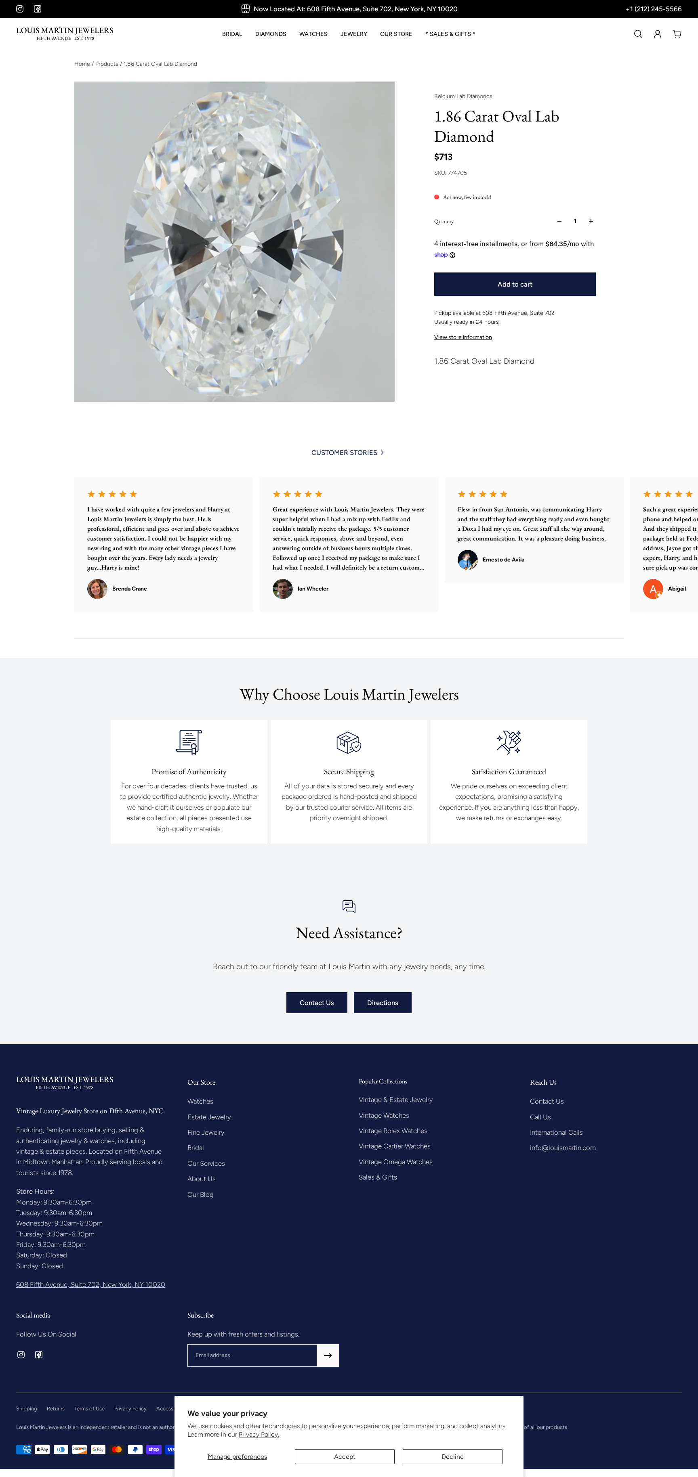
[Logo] (64, 34)
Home (83, 64)
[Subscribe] (328, 1355)
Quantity (444, 221)
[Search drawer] (638, 34)
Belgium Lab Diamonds (463, 96)
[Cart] (677, 34)
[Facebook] (37, 9)
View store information (463, 337)
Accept (344, 1456)
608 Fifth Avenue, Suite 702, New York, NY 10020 (90, 1284)
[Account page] (657, 34)
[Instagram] (20, 9)
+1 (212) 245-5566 (654, 9)
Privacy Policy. (259, 1434)
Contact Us (317, 1003)
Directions (382, 1003)
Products (107, 64)
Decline (453, 1456)
